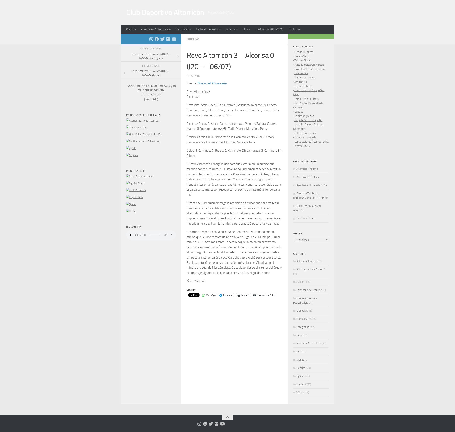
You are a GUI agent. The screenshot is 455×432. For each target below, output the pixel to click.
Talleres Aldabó (302, 60)
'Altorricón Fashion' (306, 261)
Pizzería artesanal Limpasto (309, 64)
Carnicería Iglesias (304, 116)
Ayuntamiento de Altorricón (311, 185)
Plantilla (131, 29)
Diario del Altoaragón (212, 83)
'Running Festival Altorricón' (311, 269)
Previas (300, 384)
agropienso (300, 81)
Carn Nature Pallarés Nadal (308, 103)
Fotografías (302, 327)
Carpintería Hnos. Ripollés (308, 120)
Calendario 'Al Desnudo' (309, 290)
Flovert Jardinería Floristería (309, 69)
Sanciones (232, 29)
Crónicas (193, 39)
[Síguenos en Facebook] (157, 39)
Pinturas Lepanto (303, 52)
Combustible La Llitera (306, 99)
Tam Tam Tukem (305, 218)
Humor (300, 335)
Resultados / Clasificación (156, 29)
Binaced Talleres (303, 86)
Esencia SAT (301, 56)
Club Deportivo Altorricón (165, 12)
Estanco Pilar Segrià (305, 133)
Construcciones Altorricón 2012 (311, 141)
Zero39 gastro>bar (304, 77)
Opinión (300, 376)
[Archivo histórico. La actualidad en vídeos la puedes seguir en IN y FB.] (174, 39)
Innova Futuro (302, 145)
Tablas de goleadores (208, 29)
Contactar (294, 29)
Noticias (300, 368)
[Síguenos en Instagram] (151, 39)
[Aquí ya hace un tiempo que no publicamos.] (162, 39)
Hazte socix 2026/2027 (269, 29)
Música (300, 359)
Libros (299, 351)
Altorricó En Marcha (307, 168)
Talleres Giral (301, 73)
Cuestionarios (304, 318)
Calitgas (298, 111)
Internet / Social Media (308, 343)
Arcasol (298, 107)
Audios (300, 281)
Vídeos (300, 392)
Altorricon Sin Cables (307, 177)
